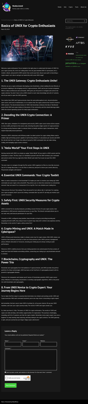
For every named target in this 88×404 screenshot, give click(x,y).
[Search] (85, 21)
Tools (76, 7)
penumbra (70, 63)
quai (79, 63)
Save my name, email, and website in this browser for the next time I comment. (29, 372)
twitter (75, 66)
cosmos (79, 57)
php (77, 63)
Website (42, 341)
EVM (73, 59)
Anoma (85, 55)
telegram (83, 63)
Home (2, 20)
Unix (65, 7)
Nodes (59, 7)
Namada (79, 59)
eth (71, 60)
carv (76, 57)
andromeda (81, 55)
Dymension (67, 59)
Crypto (71, 7)
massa (76, 59)
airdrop (77, 55)
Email (25, 341)
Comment (8, 348)
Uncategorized (9, 20)
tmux (71, 66)
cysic (82, 57)
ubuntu (78, 66)
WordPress (15, 402)
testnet (67, 66)
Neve (2, 402)
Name (7, 341)
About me (83, 7)
